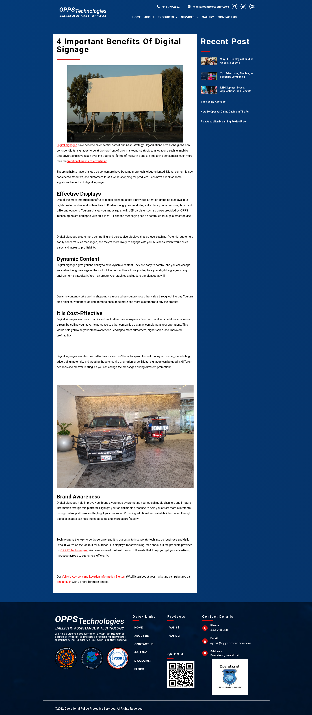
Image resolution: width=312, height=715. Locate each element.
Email (214, 638)
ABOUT (149, 17)
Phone (214, 625)
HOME (136, 17)
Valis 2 (174, 636)
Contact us (143, 644)
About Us (141, 636)
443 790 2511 (171, 6)
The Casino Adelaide (213, 101)
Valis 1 (174, 627)
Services (187, 17)
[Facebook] (234, 6)
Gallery (140, 652)
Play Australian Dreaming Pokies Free (223, 121)
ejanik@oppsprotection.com (211, 6)
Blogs (139, 669)
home (138, 627)
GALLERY (208, 17)
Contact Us (227, 17)
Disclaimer (142, 661)
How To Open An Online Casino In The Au (225, 111)
